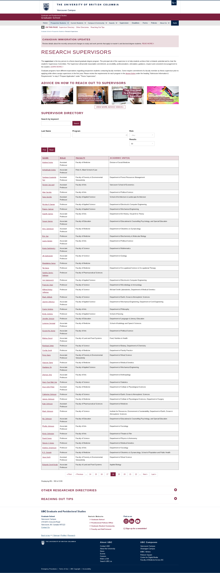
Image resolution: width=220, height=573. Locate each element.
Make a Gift (104, 559)
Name (46, 158)
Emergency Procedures (49, 569)
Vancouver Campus (147, 546)
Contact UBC (105, 546)
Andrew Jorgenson (49, 448)
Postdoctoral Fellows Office (102, 523)
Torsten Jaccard (48, 185)
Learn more (56, 67)
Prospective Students (58, 23)
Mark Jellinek (47, 297)
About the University (107, 549)
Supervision (124, 23)
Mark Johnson (47, 411)
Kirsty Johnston (48, 434)
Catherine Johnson (49, 394)
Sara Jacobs (47, 197)
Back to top (45, 535)
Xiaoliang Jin (47, 367)
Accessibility (86, 569)
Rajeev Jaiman (48, 209)
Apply (175, 23)
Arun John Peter (48, 387)
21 (131, 474)
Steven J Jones (48, 443)
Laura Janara (47, 241)
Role (131, 131)
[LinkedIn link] (131, 521)
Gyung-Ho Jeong (48, 331)
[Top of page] (43, 27)
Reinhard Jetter (48, 346)
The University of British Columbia (46, 7)
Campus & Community (96, 23)
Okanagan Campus (147, 549)
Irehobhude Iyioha (49, 170)
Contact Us (45, 527)
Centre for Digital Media (149, 557)
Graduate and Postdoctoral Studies (110, 511)
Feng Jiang (46, 355)
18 (114, 474)
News (102, 551)
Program (76, 131)
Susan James (47, 221)
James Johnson (48, 399)
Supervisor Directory (66, 27)
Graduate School (46, 31)
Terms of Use (63, 569)
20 (125, 474)
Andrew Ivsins (47, 162)
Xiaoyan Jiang (47, 363)
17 (108, 474)
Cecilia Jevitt (47, 350)
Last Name (46, 131)
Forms (145, 23)
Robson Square (146, 555)
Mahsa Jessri (47, 338)
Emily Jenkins (47, 314)
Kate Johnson (47, 404)
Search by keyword (50, 119)
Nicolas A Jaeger (48, 204)
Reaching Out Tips (97, 27)
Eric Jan (45, 236)
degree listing (130, 73)
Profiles (63, 535)
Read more (147, 44)
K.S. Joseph (46, 452)
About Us (163, 23)
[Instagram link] (126, 521)
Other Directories (82, 27)
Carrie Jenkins (47, 309)
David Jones (47, 438)
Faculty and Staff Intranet (101, 529)
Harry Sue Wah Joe (49, 382)
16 (102, 474)
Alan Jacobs (47, 192)
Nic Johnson (47, 419)
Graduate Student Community (103, 526)
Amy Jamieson (48, 229)
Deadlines (135, 23)
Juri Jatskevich (48, 280)
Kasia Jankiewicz (48, 248)
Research (71, 535)
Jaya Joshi (46, 457)
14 (91, 474)
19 (119, 474)
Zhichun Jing (47, 375)
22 (137, 474)
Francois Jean (47, 285)
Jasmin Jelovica (48, 302)
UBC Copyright (75, 569)
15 (97, 474)
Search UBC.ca (106, 561)
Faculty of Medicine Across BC (152, 560)
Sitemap (56, 535)
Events (102, 554)
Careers (103, 556)
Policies (154, 23)
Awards (111, 23)
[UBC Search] (174, 2)
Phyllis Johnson (48, 426)
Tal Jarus (45, 268)
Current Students (77, 23)
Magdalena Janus (49, 263)
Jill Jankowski (47, 256)
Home (45, 23)
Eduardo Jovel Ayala (50, 465)
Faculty (80, 158)
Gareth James (47, 214)
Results (132, 139)
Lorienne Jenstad (48, 323)
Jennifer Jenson (48, 319)
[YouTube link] (137, 521)
